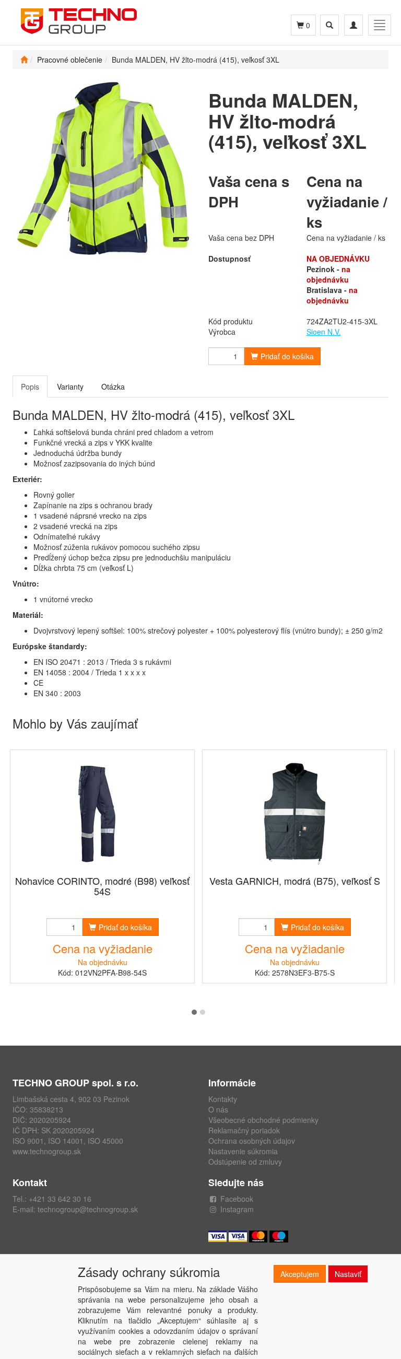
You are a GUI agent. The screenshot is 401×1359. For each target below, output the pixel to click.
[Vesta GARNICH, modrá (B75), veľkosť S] (294, 813)
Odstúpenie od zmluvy (245, 1161)
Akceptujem (299, 1274)
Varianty (70, 386)
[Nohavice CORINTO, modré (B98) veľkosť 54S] (102, 813)
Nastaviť (348, 1274)
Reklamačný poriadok (244, 1130)
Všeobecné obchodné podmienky (263, 1120)
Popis (30, 386)
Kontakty (222, 1099)
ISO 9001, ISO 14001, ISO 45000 (68, 1140)
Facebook (236, 1198)
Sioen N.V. (323, 331)
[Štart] (24, 59)
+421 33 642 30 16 (60, 1198)
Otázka (113, 386)
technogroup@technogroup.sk (88, 1209)
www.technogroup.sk (47, 1151)
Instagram (237, 1209)
